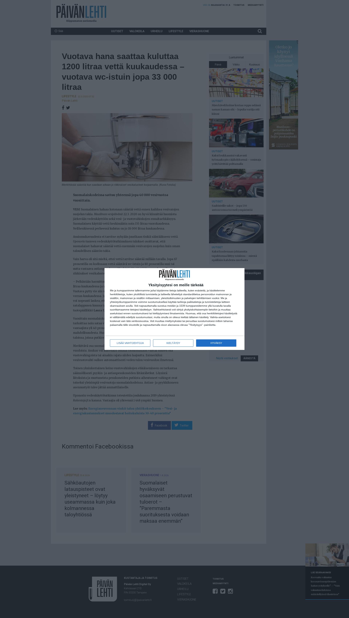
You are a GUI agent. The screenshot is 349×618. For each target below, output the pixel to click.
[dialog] (174, 309)
